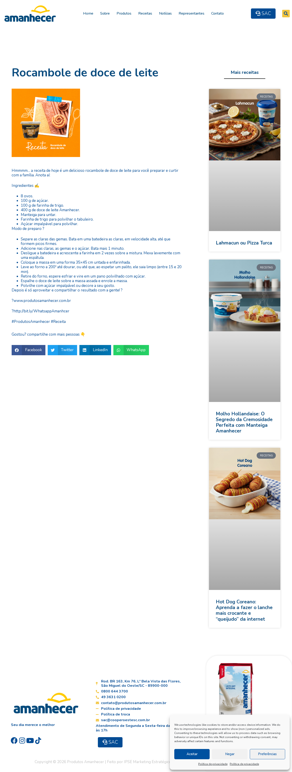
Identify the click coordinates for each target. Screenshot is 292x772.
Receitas (145, 13)
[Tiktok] (38, 740)
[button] (286, 13)
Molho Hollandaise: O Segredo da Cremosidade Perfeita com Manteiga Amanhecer (244, 422)
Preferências (267, 754)
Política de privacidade (212, 764)
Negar (230, 754)
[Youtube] (30, 740)
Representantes (191, 13)
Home (88, 13)
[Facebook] (14, 740)
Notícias (165, 13)
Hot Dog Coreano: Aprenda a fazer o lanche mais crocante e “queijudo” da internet (244, 610)
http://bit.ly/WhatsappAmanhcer (41, 311)
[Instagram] (22, 740)
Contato (217, 13)
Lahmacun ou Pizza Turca (244, 243)
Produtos (124, 13)
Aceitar (192, 754)
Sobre (105, 13)
